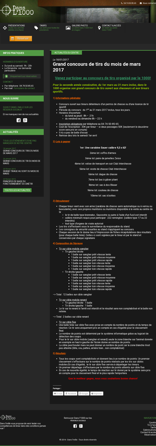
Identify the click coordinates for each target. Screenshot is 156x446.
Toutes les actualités (17, 190)
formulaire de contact (24, 88)
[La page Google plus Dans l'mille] (25, 120)
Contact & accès (148, 432)
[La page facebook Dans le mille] (19, 120)
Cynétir (152, 422)
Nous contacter (149, 3)
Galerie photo (149, 430)
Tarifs (153, 427)
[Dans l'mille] (78, 10)
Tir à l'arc (151, 425)
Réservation (150, 435)
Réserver (23, 38)
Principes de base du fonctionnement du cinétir (18, 182)
